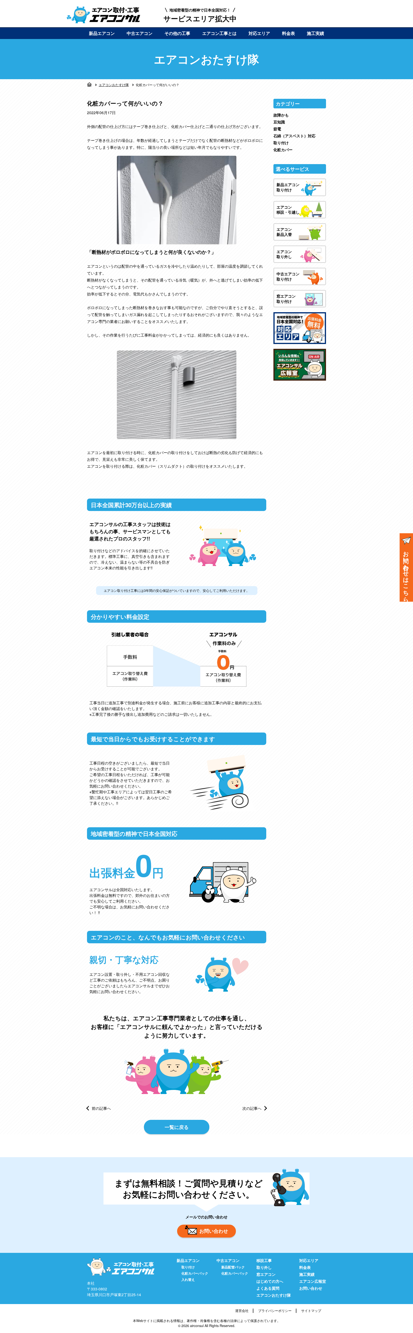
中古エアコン (139, 33)
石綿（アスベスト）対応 (294, 136)
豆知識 (279, 122)
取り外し (264, 1267)
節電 (277, 129)
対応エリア (259, 33)
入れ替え (188, 1279)
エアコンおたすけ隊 (114, 84)
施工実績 (315, 33)
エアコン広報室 (312, 1281)
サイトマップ (311, 1310)
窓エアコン (266, 1274)
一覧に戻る (177, 1126)
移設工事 (264, 1260)
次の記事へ (251, 1108)
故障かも (281, 115)
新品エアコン (102, 33)
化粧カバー (283, 149)
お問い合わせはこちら (406, 573)
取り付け (281, 142)
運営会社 (242, 1310)
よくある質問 (267, 1288)
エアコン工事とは (219, 33)
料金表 (288, 33)
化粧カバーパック (194, 1273)
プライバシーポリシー (275, 1310)
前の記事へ (101, 1108)
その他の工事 (177, 33)
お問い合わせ (213, 1230)
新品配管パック (233, 1267)
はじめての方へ (269, 1281)
